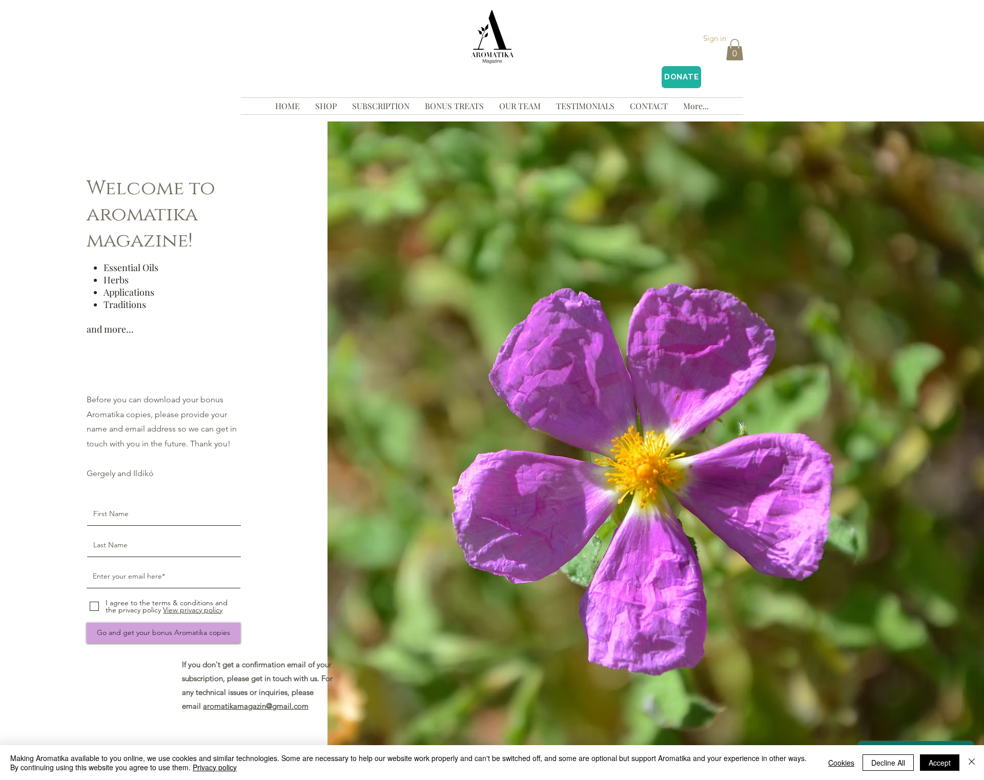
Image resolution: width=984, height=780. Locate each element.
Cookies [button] (841, 762)
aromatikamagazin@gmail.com (256, 706)
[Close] (972, 762)
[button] (735, 49)
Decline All (888, 762)
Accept (940, 762)
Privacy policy (215, 767)
